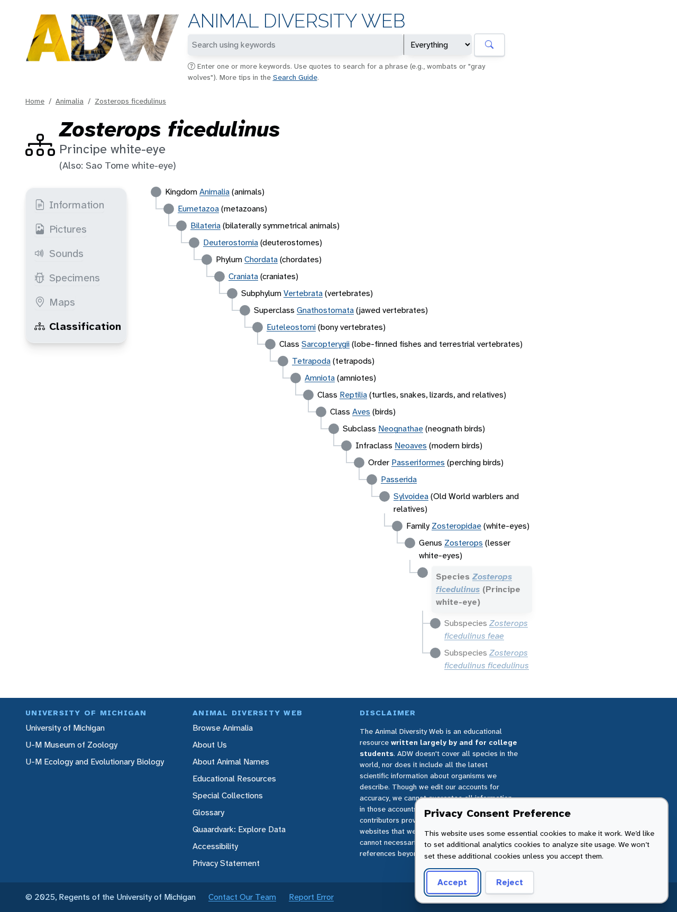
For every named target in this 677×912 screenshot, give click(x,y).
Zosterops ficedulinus (130, 101)
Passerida (399, 479)
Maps (62, 302)
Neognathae (400, 428)
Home (34, 101)
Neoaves (411, 445)
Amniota (320, 377)
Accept (452, 882)
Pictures (68, 229)
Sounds (66, 253)
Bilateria (205, 225)
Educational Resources (234, 778)
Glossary (208, 812)
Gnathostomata (325, 310)
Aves (361, 411)
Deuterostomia (230, 242)
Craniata (243, 276)
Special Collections (228, 795)
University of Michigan (65, 727)
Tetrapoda (311, 360)
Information (76, 204)
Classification (85, 326)
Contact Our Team (242, 896)
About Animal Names (231, 761)
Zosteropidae (456, 525)
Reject (509, 882)
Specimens (74, 277)
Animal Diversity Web (296, 21)
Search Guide (295, 77)
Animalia (70, 101)
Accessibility (215, 846)
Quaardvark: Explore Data (239, 829)
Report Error (311, 896)
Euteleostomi (291, 327)
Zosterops (463, 542)
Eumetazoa (198, 208)
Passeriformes (418, 462)
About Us (210, 744)
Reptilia (353, 394)
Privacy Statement (226, 863)
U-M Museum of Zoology (71, 744)
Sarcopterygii (325, 343)
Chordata (261, 259)
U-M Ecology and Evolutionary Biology (94, 761)
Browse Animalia (223, 727)
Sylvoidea (411, 496)
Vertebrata (303, 293)
